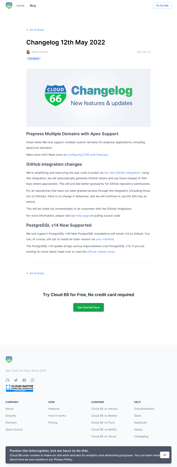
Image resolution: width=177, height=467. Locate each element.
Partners (11, 422)
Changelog (141, 436)
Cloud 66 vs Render (104, 415)
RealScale (140, 422)
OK (164, 454)
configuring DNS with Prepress (88, 154)
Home (20, 5)
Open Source (14, 429)
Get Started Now (89, 307)
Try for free (162, 5)
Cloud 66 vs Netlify (104, 429)
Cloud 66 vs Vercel (103, 436)
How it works (57, 415)
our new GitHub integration (122, 172)
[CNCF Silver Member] (20, 388)
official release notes (101, 251)
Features (53, 408)
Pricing (52, 422)
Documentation (144, 408)
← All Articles (35, 30)
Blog (33, 5)
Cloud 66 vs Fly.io (103, 422)
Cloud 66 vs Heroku (104, 408)
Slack (137, 415)
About (9, 408)
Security (11, 415)
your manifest (105, 239)
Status (138, 429)
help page (82, 215)
